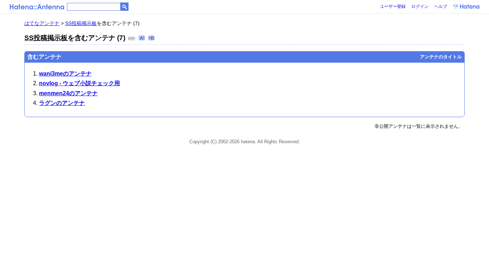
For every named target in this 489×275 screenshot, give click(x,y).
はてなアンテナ (41, 23)
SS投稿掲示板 (81, 23)
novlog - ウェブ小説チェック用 (79, 83)
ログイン (420, 6)
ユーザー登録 (393, 6)
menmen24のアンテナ (68, 93)
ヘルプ (440, 6)
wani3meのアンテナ (65, 74)
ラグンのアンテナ (62, 103)
